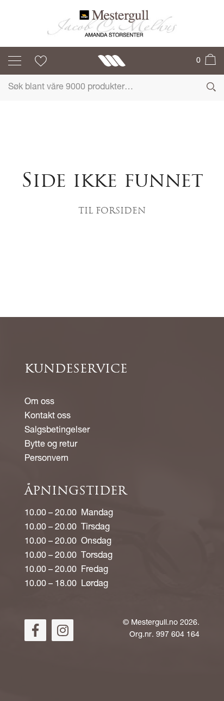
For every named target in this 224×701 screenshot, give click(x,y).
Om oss (39, 402)
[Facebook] (35, 630)
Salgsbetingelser (57, 430)
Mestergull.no (154, 623)
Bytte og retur (50, 445)
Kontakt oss (47, 416)
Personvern (46, 459)
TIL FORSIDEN (112, 211)
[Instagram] (62, 630)
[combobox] (112, 88)
